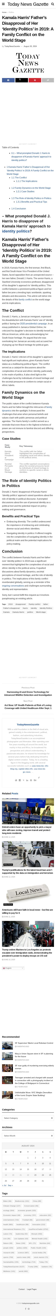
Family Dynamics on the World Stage (31, 188)
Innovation (38, 1224)
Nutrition (45, 1243)
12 (6, 1169)
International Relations (14, 1229)
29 (28, 1181)
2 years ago (21, 1087)
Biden (7, 1201)
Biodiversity (22, 1201)
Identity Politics (46, 608)
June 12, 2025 (9, 837)
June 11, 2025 (9, 917)
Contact (22, 1289)
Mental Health (39, 1238)
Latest (7, 1234)
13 (13, 1169)
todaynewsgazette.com (30, 1303)
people (8, 1248)
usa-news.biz (39, 769)
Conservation (31, 1206)
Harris (25, 608)
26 (6, 1181)
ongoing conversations (13, 586)
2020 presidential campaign (33, 323)
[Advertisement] (28, 113)
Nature (8, 1243)
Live (6, 1238)
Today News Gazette (27, 4)
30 (35, 1181)
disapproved (21, 604)
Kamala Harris (18, 612)
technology (29, 1262)
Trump (33, 1266)
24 (43, 1175)
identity (34, 608)
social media (39, 1252)
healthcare (23, 1224)
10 (43, 1164)
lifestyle (36, 1234)
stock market (41, 1257)
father (45, 604)
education (45, 1215)
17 (43, 1169)
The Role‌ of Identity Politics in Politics (31, 198)
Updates (47, 1266)
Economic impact (12, 1215)
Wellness (9, 1271)
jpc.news (26, 772)
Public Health (38, 1248)
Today (43, 1262)
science (23, 1252)
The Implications (26, 181)
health (8, 1224)
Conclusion (18, 208)
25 (50, 1175)
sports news (23, 1257)
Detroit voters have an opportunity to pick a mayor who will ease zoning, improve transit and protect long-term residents (27, 830)
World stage (41, 612)
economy (30, 1215)
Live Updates (21, 1238)
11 (50, 1164)
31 (43, 1181)
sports (8, 1257)
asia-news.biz (38, 766)
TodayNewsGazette (12, 46)
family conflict (25, 299)
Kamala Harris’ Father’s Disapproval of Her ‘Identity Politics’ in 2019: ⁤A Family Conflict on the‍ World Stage (30, 170)
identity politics (16, 231)
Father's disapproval (11, 608)
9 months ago (22, 1046)
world (23, 1271)
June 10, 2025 (9, 960)
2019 (10, 604)
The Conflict (19, 177)
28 (21, 1181)
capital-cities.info (25, 769)
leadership (22, 1234)
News (20, 1243)
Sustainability (11, 1262)
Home (4, 12)
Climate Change (12, 1206)
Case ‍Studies (25, 191)
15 (28, 1169)
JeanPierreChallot (38, 1229)
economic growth (27, 1210)
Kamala (6, 612)
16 (35, 1169)
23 (35, 1175)
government (42, 1220)
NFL (32, 1243)
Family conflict (34, 604)
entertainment (11, 1220)
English (8, 968)
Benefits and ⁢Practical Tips (31, 202)
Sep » (10, 1185)
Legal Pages (32, 1289)
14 (21, 1169)
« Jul (4, 1185)
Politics (11, 12)
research (8, 1252)
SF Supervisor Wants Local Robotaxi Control (34, 1043)
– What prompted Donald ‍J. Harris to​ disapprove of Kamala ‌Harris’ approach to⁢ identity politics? (31, 156)
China (37, 1201)
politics (30, 612)
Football (28, 1220)
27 (13, 1181)
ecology (8, 1210)
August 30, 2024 (30, 46)
